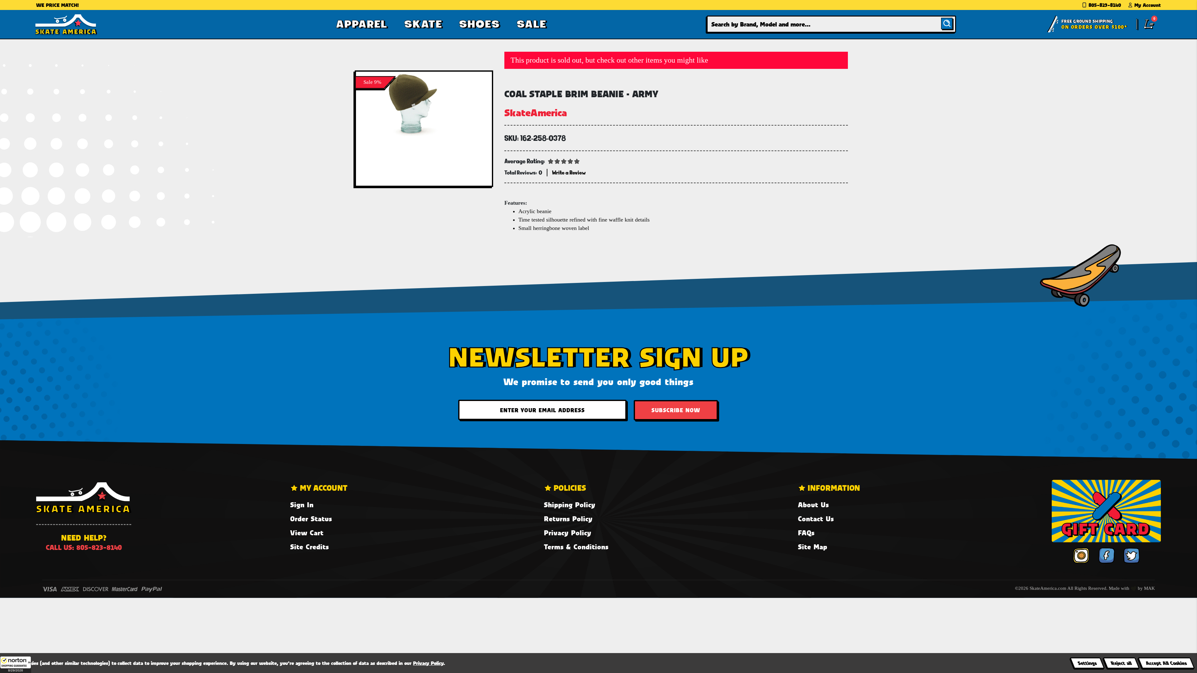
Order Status (311, 518)
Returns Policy (568, 518)
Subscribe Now (675, 410)
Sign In (302, 504)
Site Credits (309, 546)
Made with (1120, 588)
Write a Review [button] (569, 172)
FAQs (806, 532)
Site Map (812, 546)
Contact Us (816, 518)
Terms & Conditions (576, 546)
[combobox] (831, 24)
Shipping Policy (569, 504)
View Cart (307, 532)
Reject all (1121, 662)
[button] (15, 664)
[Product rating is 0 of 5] (564, 161)
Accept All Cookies (1166, 662)
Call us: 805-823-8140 (84, 547)
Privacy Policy (567, 532)
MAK (1149, 588)
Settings (1087, 662)
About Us (813, 504)
